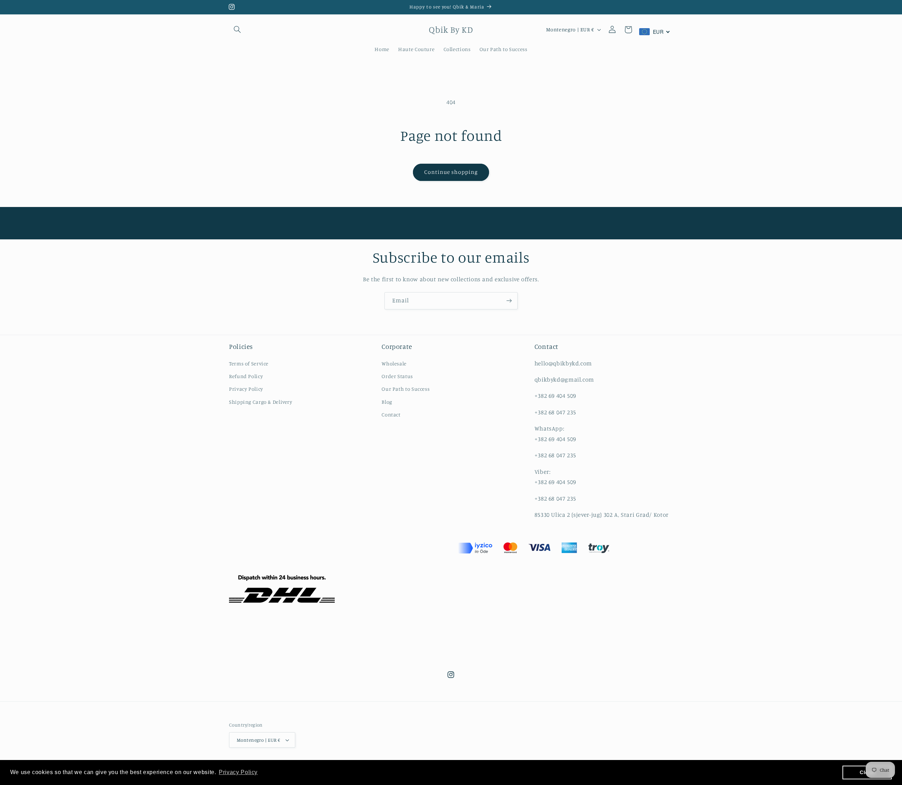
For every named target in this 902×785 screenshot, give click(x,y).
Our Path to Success (406, 389)
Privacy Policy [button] (238, 772)
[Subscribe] (509, 300)
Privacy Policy (246, 389)
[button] (237, 29)
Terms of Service (248, 363)
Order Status (397, 376)
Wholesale (394, 363)
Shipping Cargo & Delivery (260, 402)
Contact (391, 414)
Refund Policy (246, 376)
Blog (387, 402)
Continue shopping (451, 172)
